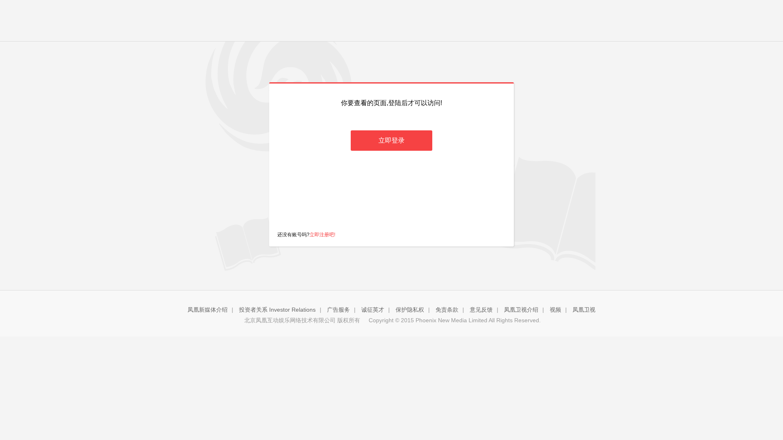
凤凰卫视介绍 (521, 309)
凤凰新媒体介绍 (208, 309)
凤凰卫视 (584, 309)
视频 (555, 309)
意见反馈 (481, 309)
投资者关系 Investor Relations (277, 309)
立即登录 (391, 140)
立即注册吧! (322, 235)
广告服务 (338, 309)
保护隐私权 (410, 309)
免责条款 (447, 309)
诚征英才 (372, 309)
